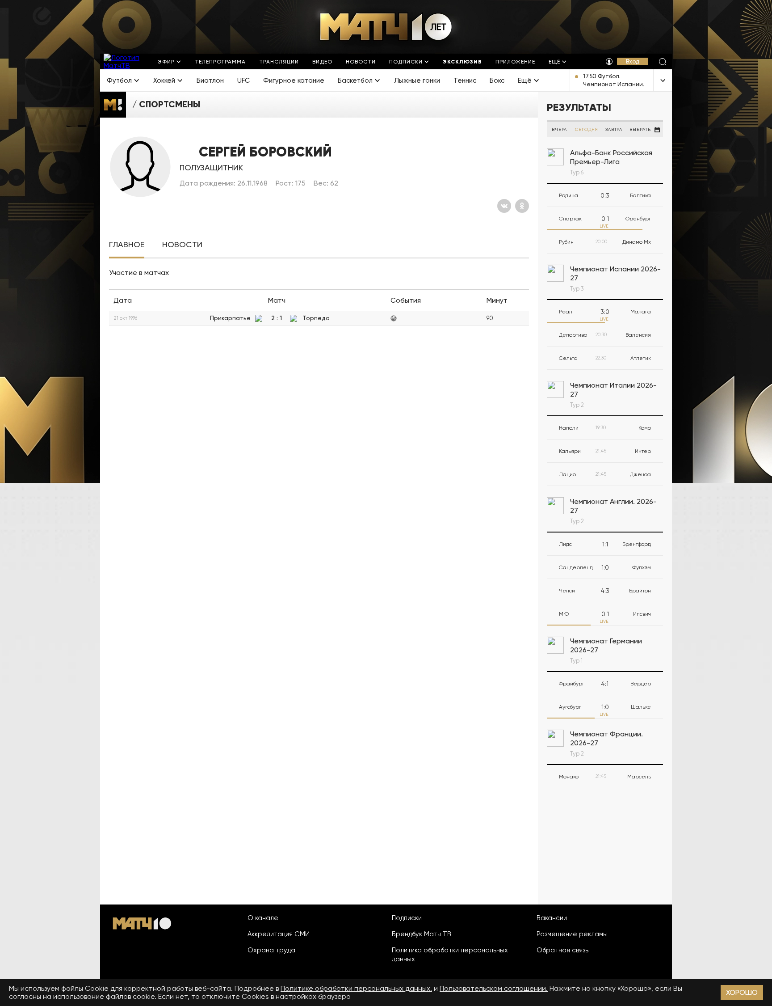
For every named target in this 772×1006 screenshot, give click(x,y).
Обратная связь (562, 950)
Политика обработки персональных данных (450, 954)
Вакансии (552, 918)
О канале (263, 918)
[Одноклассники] (522, 206)
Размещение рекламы (572, 934)
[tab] (126, 244)
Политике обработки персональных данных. (356, 988)
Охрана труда (271, 950)
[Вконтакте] (504, 206)
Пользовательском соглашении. (494, 988)
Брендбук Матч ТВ (421, 934)
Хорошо (742, 992)
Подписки (407, 918)
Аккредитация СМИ (279, 934)
